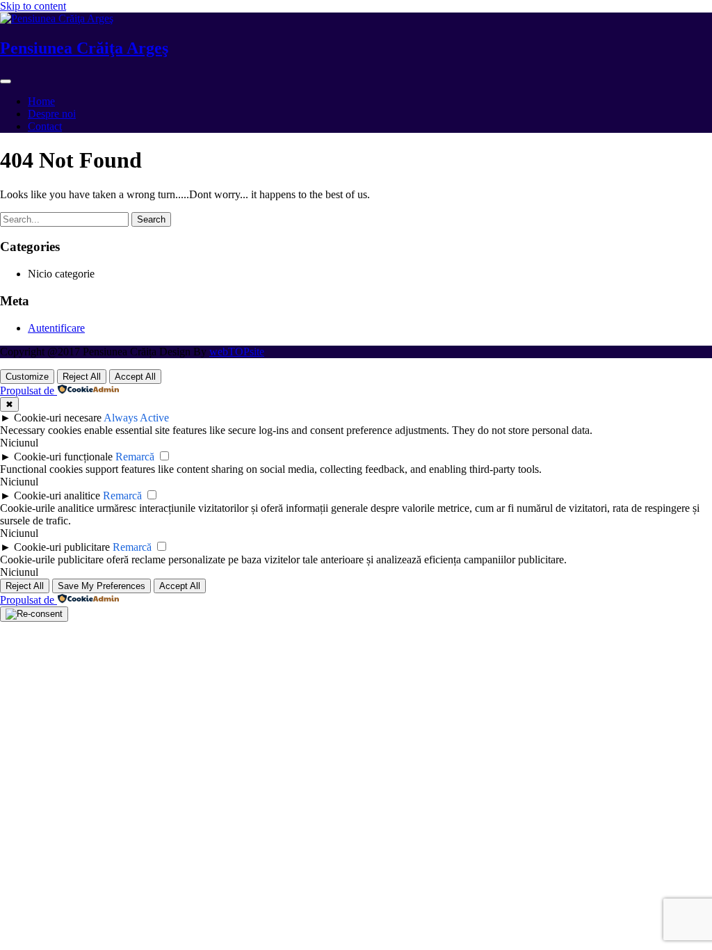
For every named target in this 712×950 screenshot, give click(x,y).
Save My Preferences (101, 586)
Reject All (82, 376)
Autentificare (56, 328)
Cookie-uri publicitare (62, 547)
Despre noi (52, 114)
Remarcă (134, 456)
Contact (45, 126)
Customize (27, 376)
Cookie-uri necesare (58, 418)
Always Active (136, 418)
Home (41, 101)
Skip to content (33, 6)
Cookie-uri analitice (57, 495)
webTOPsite (236, 351)
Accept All (135, 376)
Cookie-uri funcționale (63, 456)
